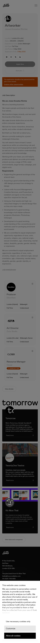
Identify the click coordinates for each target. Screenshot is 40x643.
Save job (19, 71)
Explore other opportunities (13, 84)
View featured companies (14, 539)
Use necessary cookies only (18, 621)
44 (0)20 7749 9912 (9, 579)
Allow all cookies (13, 635)
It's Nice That (21, 574)
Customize (10, 628)
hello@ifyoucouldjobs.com (11, 576)
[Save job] (32, 284)
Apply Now (20, 64)
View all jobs (9, 389)
